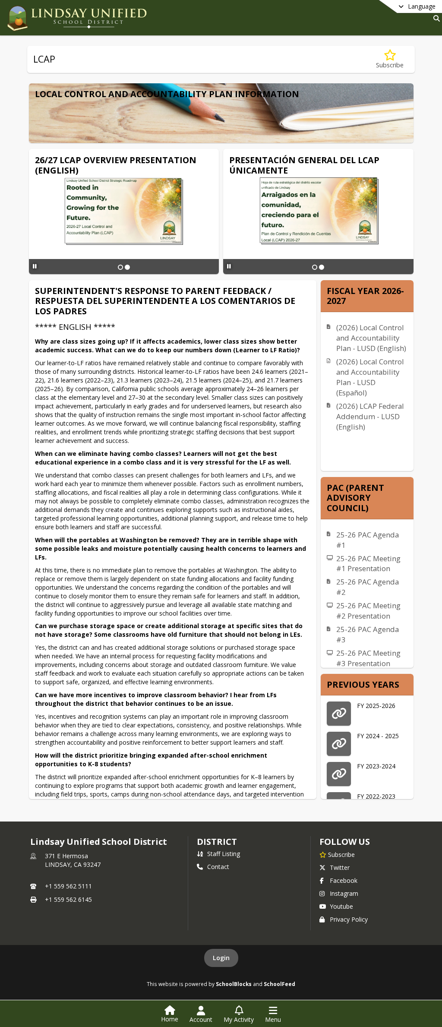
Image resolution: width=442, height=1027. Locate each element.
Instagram (344, 893)
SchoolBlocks (234, 983)
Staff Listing (223, 854)
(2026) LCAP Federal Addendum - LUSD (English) (370, 416)
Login (221, 958)
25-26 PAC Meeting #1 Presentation (368, 563)
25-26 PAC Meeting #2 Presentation (368, 610)
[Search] (435, 18)
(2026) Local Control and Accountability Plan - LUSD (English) (371, 337)
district (217, 841)
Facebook (343, 880)
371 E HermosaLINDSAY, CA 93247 (73, 860)
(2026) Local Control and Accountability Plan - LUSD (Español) (370, 377)
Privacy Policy (349, 919)
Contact (218, 867)
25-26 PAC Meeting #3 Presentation (368, 658)
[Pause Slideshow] (35, 266)
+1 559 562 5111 (68, 886)
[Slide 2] (127, 267)
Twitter (340, 867)
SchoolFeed (279, 983)
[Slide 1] (120, 267)
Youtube (341, 906)
